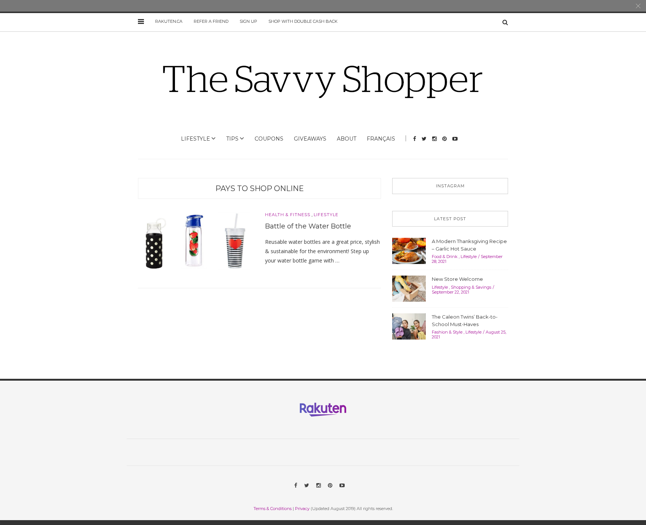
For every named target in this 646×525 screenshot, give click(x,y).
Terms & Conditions (272, 508)
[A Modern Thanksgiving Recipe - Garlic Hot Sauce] (409, 250)
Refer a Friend (211, 21)
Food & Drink (445, 256)
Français (381, 138)
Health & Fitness (287, 215)
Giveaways (310, 138)
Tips (232, 138)
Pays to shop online (259, 188)
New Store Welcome (457, 279)
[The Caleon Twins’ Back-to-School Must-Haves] (409, 326)
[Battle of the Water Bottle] (196, 244)
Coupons (269, 138)
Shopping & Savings (471, 287)
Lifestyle (195, 138)
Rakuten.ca (168, 21)
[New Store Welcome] (409, 288)
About (346, 138)
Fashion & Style (447, 332)
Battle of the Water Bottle (308, 226)
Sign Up (248, 21)
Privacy (302, 508)
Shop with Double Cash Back (303, 21)
